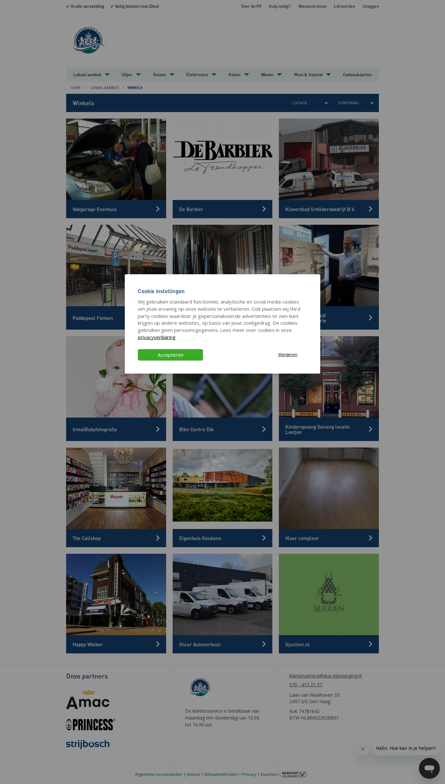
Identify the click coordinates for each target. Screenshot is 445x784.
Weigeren (287, 354)
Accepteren (170, 354)
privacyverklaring (157, 337)
